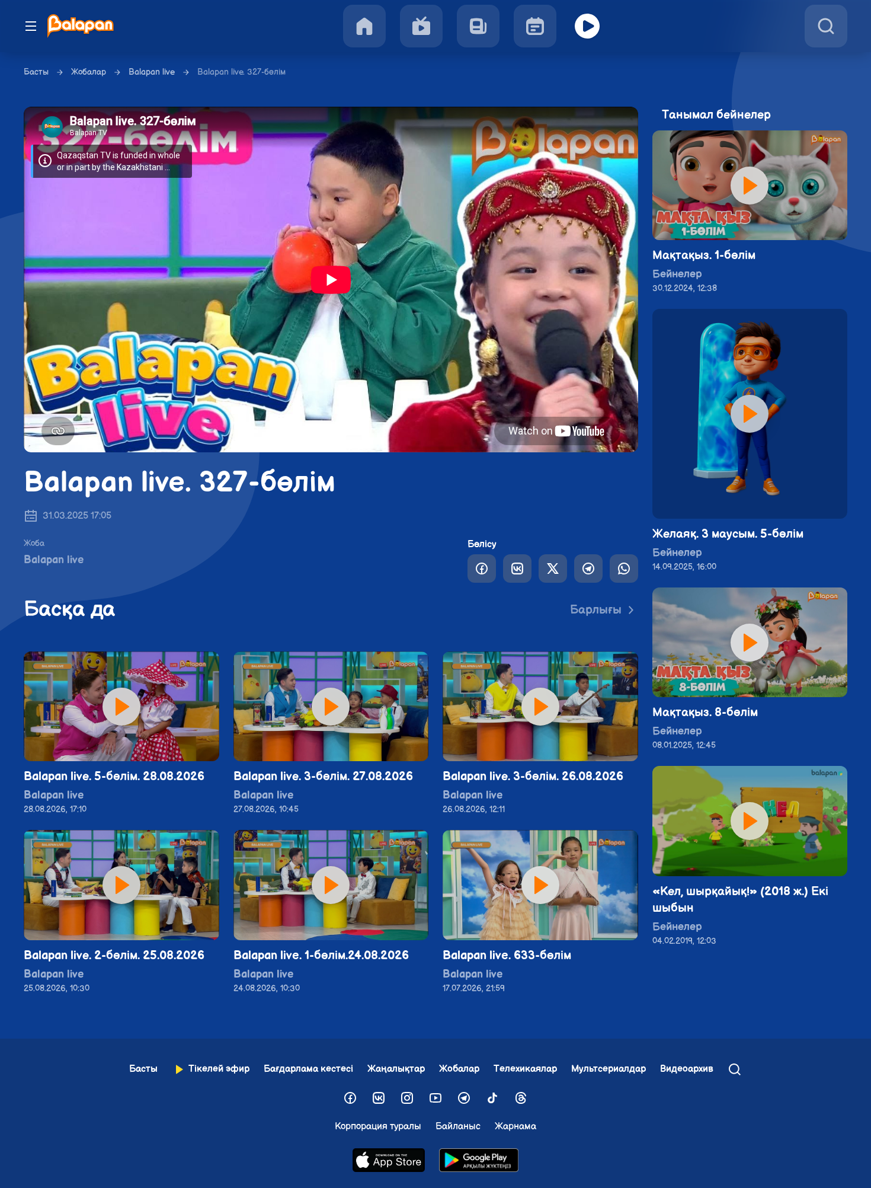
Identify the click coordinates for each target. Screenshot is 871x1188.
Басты (36, 72)
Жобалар (88, 72)
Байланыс (458, 1126)
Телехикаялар (525, 1069)
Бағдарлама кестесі (308, 1069)
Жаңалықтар (396, 1069)
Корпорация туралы (378, 1126)
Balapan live (152, 72)
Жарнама (515, 1126)
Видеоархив (686, 1069)
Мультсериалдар (608, 1069)
